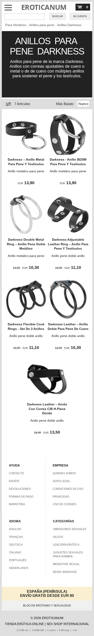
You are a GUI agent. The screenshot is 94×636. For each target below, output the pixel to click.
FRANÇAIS (16, 537)
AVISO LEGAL (61, 481)
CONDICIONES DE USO (68, 488)
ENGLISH (15, 529)
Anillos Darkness (69, 25)
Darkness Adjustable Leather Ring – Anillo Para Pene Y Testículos (68, 244)
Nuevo (83, 104)
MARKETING (17, 504)
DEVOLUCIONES (20, 488)
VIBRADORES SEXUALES (69, 529)
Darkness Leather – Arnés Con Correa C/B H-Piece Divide (47, 408)
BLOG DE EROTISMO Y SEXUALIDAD (47, 605)
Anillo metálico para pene (26, 171)
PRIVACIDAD (61, 496)
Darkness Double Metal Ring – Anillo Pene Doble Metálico (26, 244)
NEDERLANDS (18, 568)
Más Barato (64, 104)
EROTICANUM (44, 7)
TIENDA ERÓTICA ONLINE (24, 624)
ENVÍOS (14, 481)
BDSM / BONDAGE (65, 572)
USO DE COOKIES (64, 504)
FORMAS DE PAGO (21, 496)
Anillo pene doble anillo (68, 256)
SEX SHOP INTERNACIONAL (68, 624)
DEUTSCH (16, 544)
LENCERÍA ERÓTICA (66, 544)
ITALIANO (15, 552)
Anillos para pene (41, 25)
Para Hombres (15, 25)
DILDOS (58, 537)
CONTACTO (16, 473)
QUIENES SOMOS (64, 473)
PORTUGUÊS (17, 560)
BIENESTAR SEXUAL (66, 564)
